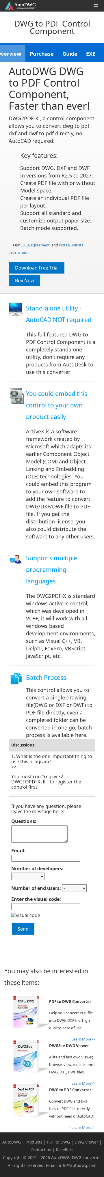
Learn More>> (83, 1127)
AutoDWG (11, 1142)
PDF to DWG (58, 1142)
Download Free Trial (37, 268)
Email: (18, 850)
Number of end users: (36, 888)
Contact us (41, 1149)
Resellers (64, 1149)
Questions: (23, 821)
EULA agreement (35, 245)
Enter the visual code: (36, 899)
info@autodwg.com (77, 1165)
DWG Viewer (86, 1142)
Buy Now (24, 280)
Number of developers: (37, 868)
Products (33, 1142)
